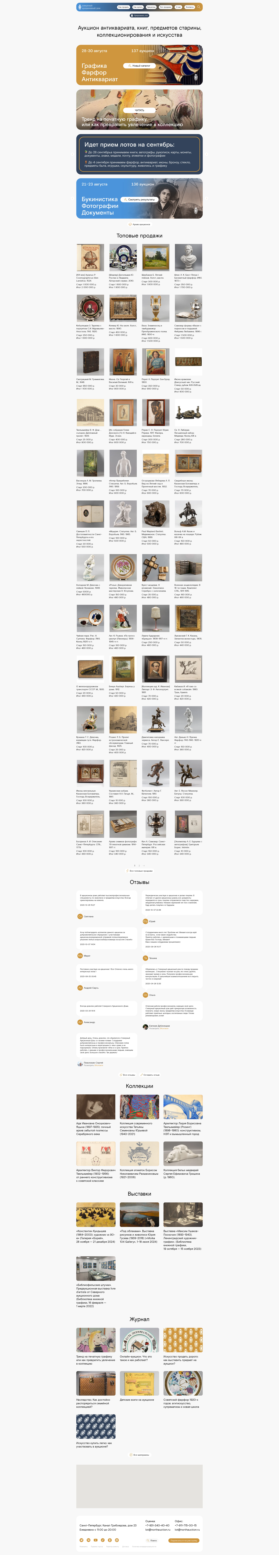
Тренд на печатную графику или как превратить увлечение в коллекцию (95, 1360)
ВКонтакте (164, 1028)
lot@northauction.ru (157, 1529)
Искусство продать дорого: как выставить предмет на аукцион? (180, 1360)
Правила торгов (97, 1546)
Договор (125, 1546)
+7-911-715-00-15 (186, 1525)
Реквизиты (84, 1546)
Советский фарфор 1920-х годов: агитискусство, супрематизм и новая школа (181, 1403)
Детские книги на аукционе (137, 1399)
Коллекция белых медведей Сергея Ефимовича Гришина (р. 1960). (181, 1174)
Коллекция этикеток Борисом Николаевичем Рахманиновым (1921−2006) (139, 1174)
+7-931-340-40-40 (157, 1525)
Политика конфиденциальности (144, 1546)
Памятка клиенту (112, 1546)
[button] (183, 1540)
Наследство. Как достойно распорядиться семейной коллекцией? (93, 1403)
